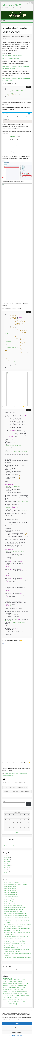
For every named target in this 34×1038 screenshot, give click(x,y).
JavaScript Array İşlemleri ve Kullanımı (13, 903)
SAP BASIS (7, 861)
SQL (25, 999)
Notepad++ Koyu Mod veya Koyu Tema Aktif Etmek (17, 791)
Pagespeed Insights (22, 991)
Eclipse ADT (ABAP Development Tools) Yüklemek (16, 940)
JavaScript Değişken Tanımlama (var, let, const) (15, 907)
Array (16, 979)
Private (22, 993)
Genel (5, 855)
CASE (24, 979)
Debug (21, 981)
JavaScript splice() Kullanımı (10, 894)
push (4, 995)
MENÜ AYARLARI (8, 989)
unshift (5, 1003)
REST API (21, 783)
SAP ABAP (24, 36)
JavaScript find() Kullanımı (10, 886)
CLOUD (10, 981)
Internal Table (22, 985)
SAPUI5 (11, 997)
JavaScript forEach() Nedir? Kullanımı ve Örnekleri (15, 882)
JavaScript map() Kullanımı (10, 890)
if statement (14, 985)
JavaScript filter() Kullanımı (10, 888)
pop (12, 993)
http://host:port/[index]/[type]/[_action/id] (12, 55)
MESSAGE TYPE (19, 989)
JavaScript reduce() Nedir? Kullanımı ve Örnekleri (15, 884)
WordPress (6, 873)
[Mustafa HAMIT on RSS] (30, 3)
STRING (5, 1001)
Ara (4, 801)
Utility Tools (6, 842)
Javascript (9, 987)
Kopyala (28, 86)
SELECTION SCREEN (8, 999)
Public (26, 993)
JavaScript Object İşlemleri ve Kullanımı (13, 905)
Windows (6, 871)
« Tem (16, 832)
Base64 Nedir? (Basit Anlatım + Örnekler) (13, 909)
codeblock (16, 981)
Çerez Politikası (12, 1035)
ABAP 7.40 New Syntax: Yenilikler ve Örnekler (15, 787)
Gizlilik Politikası (20, 1035)
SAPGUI (5, 997)
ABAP (5, 783)
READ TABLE (11, 995)
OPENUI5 (14, 991)
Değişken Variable (8, 983)
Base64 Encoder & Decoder (10, 845)
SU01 (10, 1001)
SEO (5, 869)
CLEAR (5, 981)
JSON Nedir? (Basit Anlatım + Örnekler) (13, 911)
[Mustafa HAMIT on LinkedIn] (27, 3)
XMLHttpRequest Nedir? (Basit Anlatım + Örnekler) (15, 913)
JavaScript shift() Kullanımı (10, 898)
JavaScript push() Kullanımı (10, 901)
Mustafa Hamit (7, 36)
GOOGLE (24, 983)
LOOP (24, 987)
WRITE (19, 1003)
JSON (16, 783)
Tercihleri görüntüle (17, 1032)
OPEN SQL (6, 991)
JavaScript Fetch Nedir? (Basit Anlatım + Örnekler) (15, 915)
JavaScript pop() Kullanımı (10, 900)
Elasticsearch (11, 783)
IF (9, 985)
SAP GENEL (7, 865)
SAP (25, 783)
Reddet (17, 1028)
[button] (31, 1010)
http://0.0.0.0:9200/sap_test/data (10, 58)
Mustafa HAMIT (11, 5)
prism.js (16, 993)
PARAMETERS (6, 993)
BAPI (20, 979)
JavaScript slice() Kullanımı (10, 892)
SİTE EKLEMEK (20, 1002)
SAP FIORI (6, 863)
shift (21, 999)
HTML (5, 985)
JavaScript (6, 857)
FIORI (17, 983)
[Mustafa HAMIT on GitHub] (32, 3)
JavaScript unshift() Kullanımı (11, 896)
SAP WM (6, 867)
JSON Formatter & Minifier (10, 844)
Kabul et (17, 1023)
